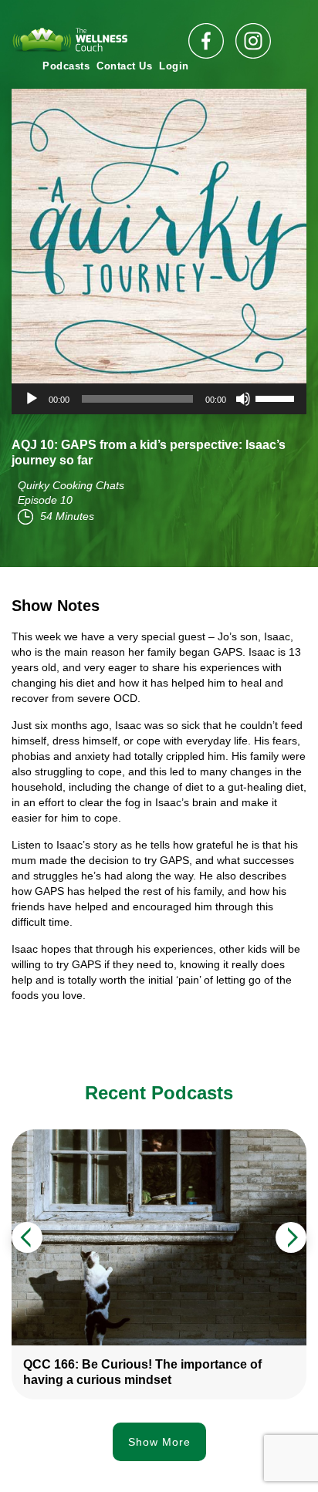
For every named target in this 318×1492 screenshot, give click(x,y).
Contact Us (124, 66)
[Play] (31, 399)
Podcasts (66, 66)
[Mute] (243, 399)
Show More (159, 1442)
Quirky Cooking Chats (71, 485)
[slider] (277, 397)
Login (174, 66)
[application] (159, 398)
